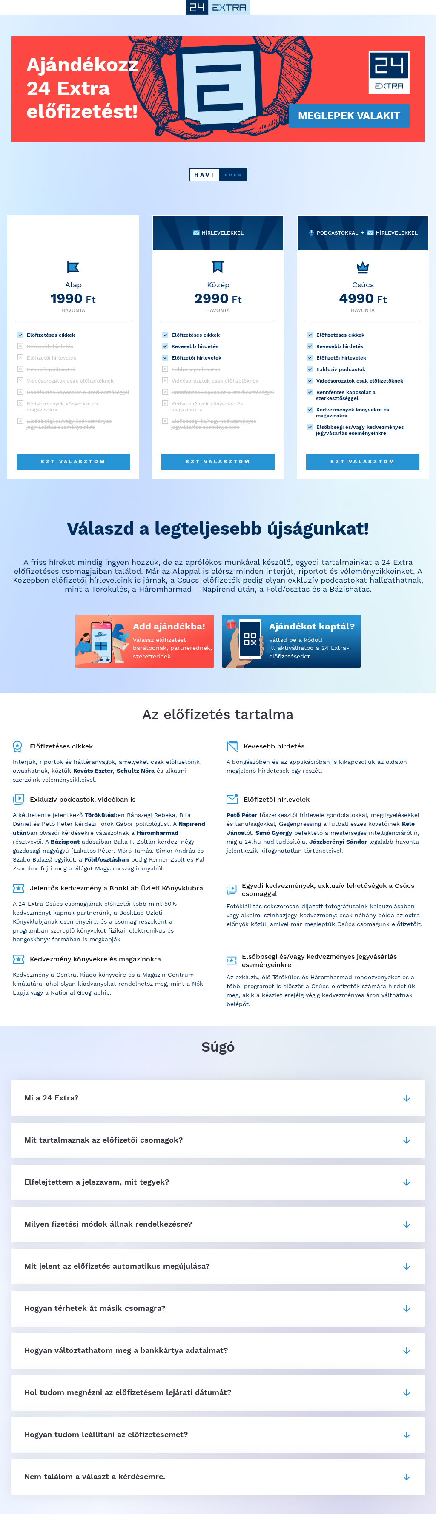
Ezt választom (73, 462)
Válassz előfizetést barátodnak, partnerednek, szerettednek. (172, 648)
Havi (204, 174)
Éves (233, 175)
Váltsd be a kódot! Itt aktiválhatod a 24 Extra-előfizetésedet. (309, 648)
